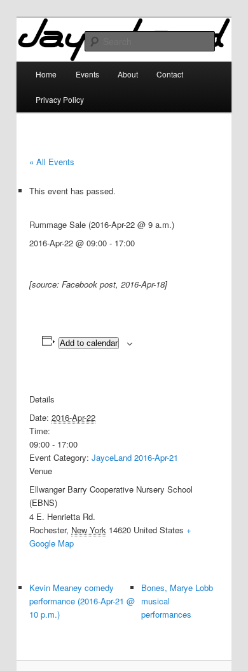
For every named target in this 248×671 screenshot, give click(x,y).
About (128, 74)
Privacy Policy (60, 99)
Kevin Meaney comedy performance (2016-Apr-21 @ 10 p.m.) (82, 600)
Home (46, 74)
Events (87, 74)
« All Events (51, 162)
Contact (169, 74)
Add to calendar (89, 343)
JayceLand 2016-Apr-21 (135, 457)
